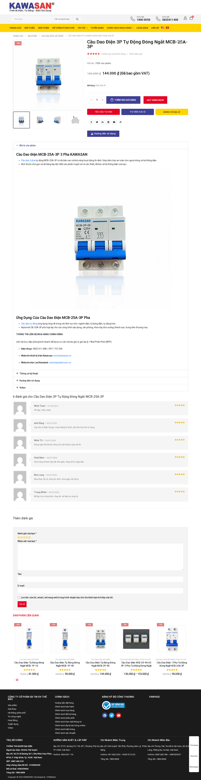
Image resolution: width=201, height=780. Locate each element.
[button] (103, 134)
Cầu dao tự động (29, 323)
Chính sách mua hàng (119, 28)
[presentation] (13, 75)
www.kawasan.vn (62, 355)
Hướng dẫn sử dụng (29, 380)
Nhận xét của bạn (27, 541)
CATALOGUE (142, 28)
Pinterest (108, 122)
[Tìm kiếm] (77, 19)
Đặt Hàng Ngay (155, 100)
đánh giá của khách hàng (113, 54)
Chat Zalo (194, 756)
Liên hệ (155, 28)
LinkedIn (102, 122)
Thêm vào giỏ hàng (125, 100)
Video (22, 387)
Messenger (194, 767)
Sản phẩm (43, 28)
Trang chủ (15, 28)
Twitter (97, 122)
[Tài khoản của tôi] (185, 18)
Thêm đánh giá (135, 54)
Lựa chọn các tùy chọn (138, 653)
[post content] (29, 639)
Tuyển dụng (97, 28)
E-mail (114, 122)
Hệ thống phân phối (63, 28)
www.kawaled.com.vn (60, 362)
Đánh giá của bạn (27, 533)
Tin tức (82, 28)
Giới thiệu (29, 28)
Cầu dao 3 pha (28, 160)
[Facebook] (104, 715)
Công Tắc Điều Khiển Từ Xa (150, 659)
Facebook (91, 122)
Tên (20, 574)
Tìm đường (194, 745)
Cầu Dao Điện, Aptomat (29, 659)
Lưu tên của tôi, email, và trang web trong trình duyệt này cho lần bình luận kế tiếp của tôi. (67, 597)
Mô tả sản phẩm (27, 145)
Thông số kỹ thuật (28, 373)
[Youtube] (118, 715)
